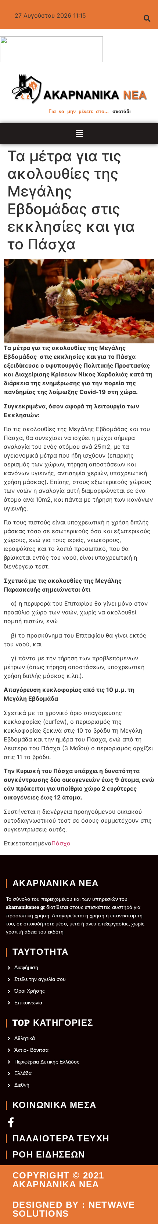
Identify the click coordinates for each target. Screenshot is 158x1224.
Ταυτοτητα (40, 952)
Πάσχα (61, 843)
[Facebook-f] (11, 1122)
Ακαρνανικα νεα (55, 883)
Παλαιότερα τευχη (60, 1138)
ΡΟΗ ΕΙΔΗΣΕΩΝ (48, 1155)
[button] (79, 133)
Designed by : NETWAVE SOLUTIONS (73, 1209)
